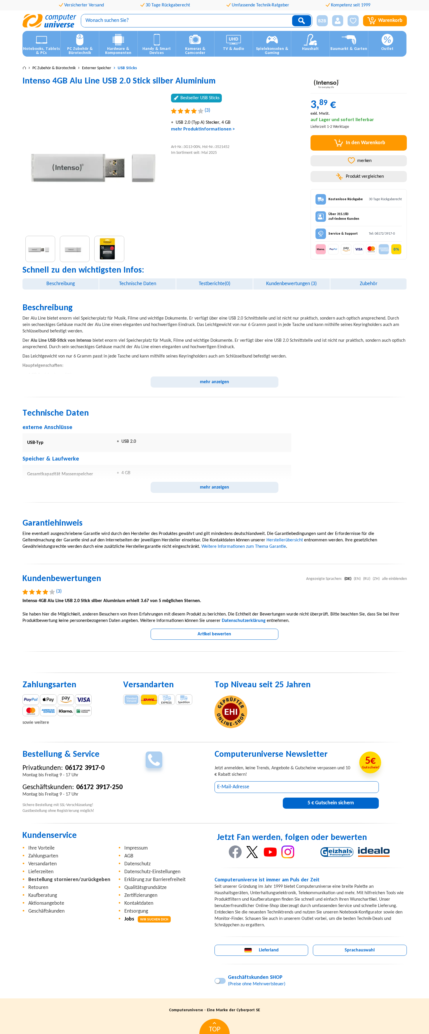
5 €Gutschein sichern (331, 803)
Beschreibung (60, 284)
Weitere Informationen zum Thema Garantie (243, 546)
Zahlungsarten (43, 856)
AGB (128, 856)
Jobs (146, 919)
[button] (320, 21)
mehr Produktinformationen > (203, 129)
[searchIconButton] (301, 20)
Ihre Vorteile (41, 848)
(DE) (347, 579)
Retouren (38, 887)
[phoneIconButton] (154, 759)
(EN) (357, 579)
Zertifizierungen (140, 895)
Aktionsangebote (46, 903)
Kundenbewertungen (291, 284)
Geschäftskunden (46, 911)
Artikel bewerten (214, 634)
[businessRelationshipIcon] (322, 20)
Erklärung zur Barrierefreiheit (155, 880)
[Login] (337, 20)
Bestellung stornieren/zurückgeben (69, 880)
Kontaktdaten (138, 903)
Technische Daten (137, 284)
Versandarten (42, 864)
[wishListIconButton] (353, 20)
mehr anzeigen (214, 382)
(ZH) (376, 579)
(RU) (366, 579)
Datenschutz (137, 864)
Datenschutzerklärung (244, 620)
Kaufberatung (42, 895)
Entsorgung (136, 911)
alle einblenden (394, 579)
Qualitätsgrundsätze (145, 887)
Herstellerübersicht (284, 540)
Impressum (136, 848)
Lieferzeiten (40, 872)
